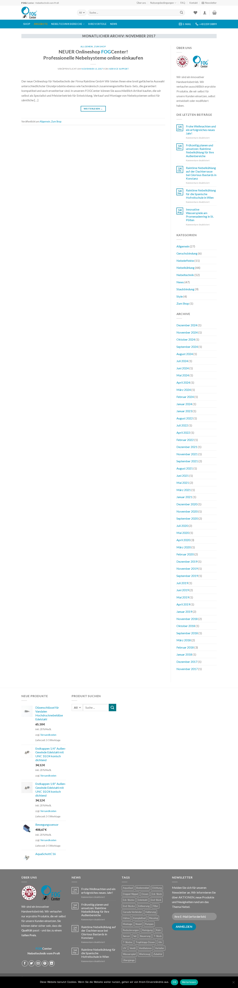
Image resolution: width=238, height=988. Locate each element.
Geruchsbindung (186, 253)
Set (134, 936)
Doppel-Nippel (130, 893)
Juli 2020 (182, 525)
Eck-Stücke (128, 899)
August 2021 (184, 468)
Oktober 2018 (185, 626)
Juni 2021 (182, 475)
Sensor (126, 936)
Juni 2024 (182, 368)
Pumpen (149, 924)
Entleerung (143, 906)
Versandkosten (48, 734)
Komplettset (139, 918)
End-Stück (156, 899)
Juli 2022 (182, 425)
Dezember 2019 (186, 561)
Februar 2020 (185, 554)
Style (179, 296)
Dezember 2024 (186, 325)
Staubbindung (185, 289)
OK (174, 982)
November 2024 (187, 332)
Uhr (160, 942)
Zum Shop (100, 46)
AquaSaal (128, 887)
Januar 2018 (184, 654)
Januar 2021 (184, 497)
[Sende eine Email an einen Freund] (38, 963)
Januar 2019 (184, 611)
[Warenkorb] (214, 13)
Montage (127, 924)
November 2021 (187, 454)
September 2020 (187, 518)
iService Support (119, 69)
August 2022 (184, 418)
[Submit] (181, 13)
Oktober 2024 (185, 339)
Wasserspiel (129, 954)
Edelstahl (142, 899)
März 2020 (183, 547)
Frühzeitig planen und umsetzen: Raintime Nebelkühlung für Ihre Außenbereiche (200, 150)
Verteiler (159, 948)
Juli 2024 (182, 361)
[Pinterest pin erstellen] (45, 963)
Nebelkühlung (185, 267)
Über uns (141, 2)
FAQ (182, 2)
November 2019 (187, 568)
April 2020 (183, 540)
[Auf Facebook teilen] (25, 963)
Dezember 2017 (186, 661)
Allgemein (87, 46)
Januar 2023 (184, 411)
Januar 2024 (184, 404)
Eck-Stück (157, 893)
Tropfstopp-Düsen (145, 942)
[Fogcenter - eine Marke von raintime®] (46, 13)
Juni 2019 (182, 590)
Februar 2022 (185, 440)
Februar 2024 (185, 396)
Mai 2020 (182, 532)
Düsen (144, 893)
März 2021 (183, 490)
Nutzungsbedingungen (162, 2)
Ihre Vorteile (97, 23)
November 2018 (187, 619)
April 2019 (183, 604)
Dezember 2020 (186, 504)
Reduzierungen (131, 930)
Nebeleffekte (185, 260)
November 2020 (187, 511)
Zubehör (157, 954)
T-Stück (158, 936)
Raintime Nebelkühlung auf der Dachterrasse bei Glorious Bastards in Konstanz (201, 173)
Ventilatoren (145, 948)
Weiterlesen (93, 108)
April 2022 (183, 432)
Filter (155, 906)
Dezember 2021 (186, 447)
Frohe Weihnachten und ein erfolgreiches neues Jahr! (201, 129)
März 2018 (183, 640)
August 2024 (184, 354)
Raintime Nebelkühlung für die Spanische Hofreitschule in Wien (201, 193)
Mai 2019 (182, 597)
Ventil (133, 948)
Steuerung (145, 936)
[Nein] (233, 983)
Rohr (158, 930)
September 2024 (187, 346)
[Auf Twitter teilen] (31, 963)
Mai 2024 (182, 375)
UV (124, 948)
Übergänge (129, 960)
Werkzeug (144, 954)
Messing (153, 918)
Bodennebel (142, 887)
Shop (26, 23)
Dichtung (157, 887)
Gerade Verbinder (132, 911)
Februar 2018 (185, 647)
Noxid (139, 924)
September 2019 (187, 575)
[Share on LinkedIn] (52, 963)
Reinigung (147, 930)
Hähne (126, 918)
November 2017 (187, 669)
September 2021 (187, 461)
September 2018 (187, 633)
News (113, 23)
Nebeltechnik (185, 275)
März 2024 (183, 389)
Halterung (150, 911)
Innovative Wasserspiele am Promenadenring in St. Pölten (200, 215)
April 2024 (183, 382)
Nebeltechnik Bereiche (66, 23)
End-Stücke (129, 906)
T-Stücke (127, 942)
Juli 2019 (182, 583)
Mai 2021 (182, 482)
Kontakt (193, 2)
